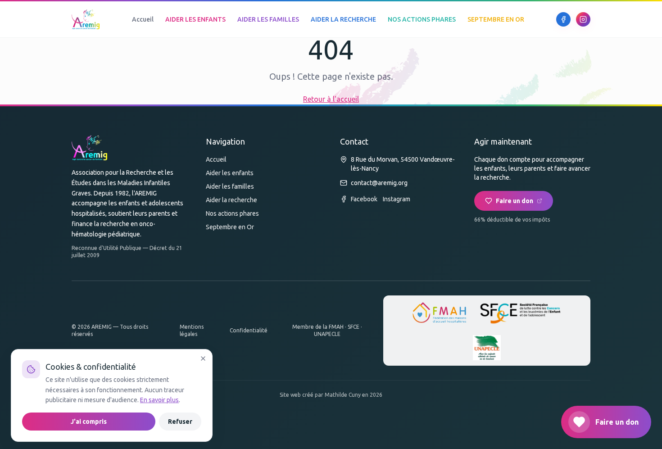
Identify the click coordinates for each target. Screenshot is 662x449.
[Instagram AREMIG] (583, 19)
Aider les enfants (230, 173)
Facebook (364, 199)
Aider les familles (230, 186)
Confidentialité (249, 330)
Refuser (180, 421)
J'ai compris (89, 421)
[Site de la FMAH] (439, 313)
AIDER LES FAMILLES (268, 19)
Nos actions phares (232, 213)
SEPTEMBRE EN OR (495, 19)
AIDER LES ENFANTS (195, 19)
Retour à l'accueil (331, 99)
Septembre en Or (230, 227)
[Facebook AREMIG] (563, 19)
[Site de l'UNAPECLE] (487, 347)
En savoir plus (159, 400)
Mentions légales (192, 330)
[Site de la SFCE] (520, 313)
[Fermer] (203, 358)
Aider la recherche (231, 200)
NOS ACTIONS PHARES (422, 19)
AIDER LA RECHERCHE (343, 19)
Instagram (396, 199)
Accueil (143, 19)
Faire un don (514, 200)
